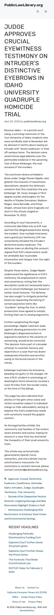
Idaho (7, 487)
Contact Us (33, 587)
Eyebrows (10, 483)
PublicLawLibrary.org (23, 5)
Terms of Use (18, 602)
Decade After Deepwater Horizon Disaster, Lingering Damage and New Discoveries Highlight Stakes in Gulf (25, 501)
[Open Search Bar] (38, 11)
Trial (19, 492)
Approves (13, 478)
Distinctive (35, 478)
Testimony (10, 492)
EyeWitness (23, 483)
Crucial (24, 478)
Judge (27, 487)
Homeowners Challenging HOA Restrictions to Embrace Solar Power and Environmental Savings (25, 514)
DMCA (15, 597)
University (29, 492)
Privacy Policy (35, 602)
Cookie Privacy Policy (31, 597)
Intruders (17, 487)
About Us (19, 587)
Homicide (36, 483)
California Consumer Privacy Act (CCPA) (27, 592)
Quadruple (38, 487)
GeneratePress (27, 610)
